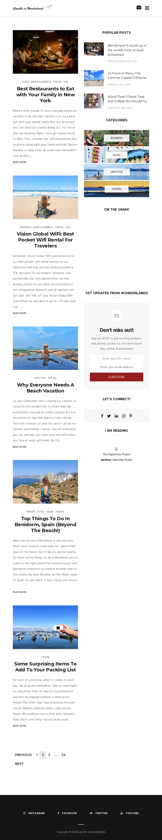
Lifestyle (40, 378)
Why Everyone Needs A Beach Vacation (45, 388)
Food (25, 82)
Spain (50, 512)
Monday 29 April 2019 (60, 215)
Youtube (132, 813)
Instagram (36, 813)
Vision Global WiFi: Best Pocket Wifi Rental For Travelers (45, 240)
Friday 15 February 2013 (122, 61)
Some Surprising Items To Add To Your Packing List (45, 667)
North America (41, 82)
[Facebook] (102, 416)
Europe (31, 512)
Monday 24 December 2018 (57, 645)
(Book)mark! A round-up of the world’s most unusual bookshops (127, 50)
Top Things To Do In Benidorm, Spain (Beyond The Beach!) (45, 524)
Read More (19, 162)
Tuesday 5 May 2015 (120, 108)
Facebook (69, 813)
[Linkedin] (116, 416)
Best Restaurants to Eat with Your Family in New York (45, 94)
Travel (57, 82)
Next (19, 764)
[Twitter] (109, 416)
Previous (23, 755)
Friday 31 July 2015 (119, 85)
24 (63, 755)
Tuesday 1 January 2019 (59, 499)
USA (66, 82)
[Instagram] (123, 416)
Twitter (101, 813)
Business (25, 227)
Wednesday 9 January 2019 (57, 366)
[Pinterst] (130, 416)
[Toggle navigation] (146, 8)
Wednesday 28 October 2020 (55, 69)
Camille (26, 69)
